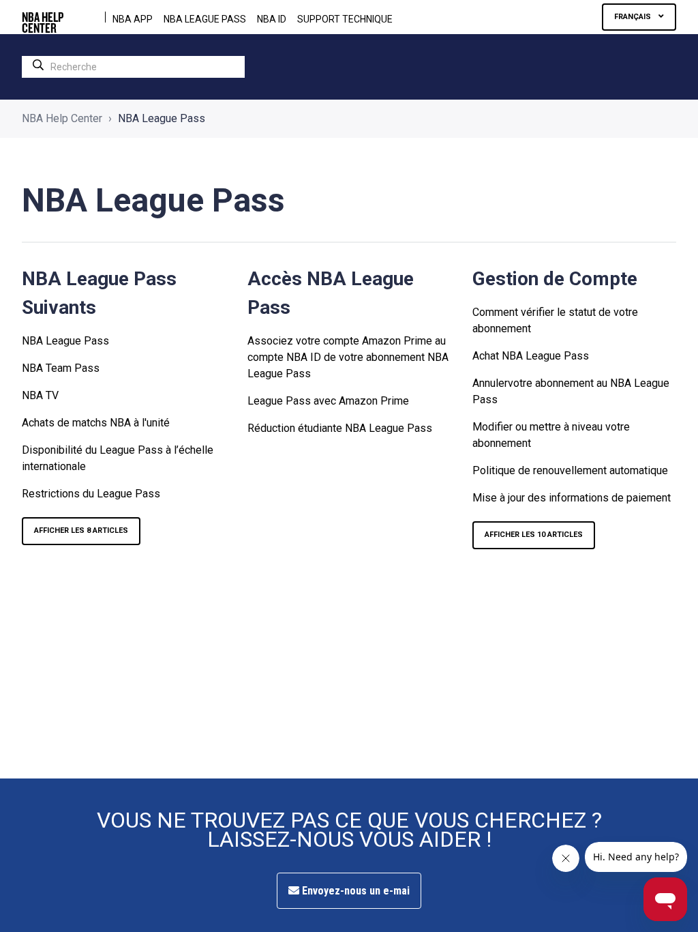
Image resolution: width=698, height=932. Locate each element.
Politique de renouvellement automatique (570, 470)
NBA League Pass (65, 340)
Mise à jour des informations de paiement (571, 497)
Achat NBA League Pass (530, 355)
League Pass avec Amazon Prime (328, 400)
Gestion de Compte (554, 278)
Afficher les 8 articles (81, 530)
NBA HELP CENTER (42, 17)
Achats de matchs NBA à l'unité (96, 422)
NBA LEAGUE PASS (205, 19)
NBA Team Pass (61, 368)
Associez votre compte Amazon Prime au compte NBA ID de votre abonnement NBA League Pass (348, 357)
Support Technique (345, 19)
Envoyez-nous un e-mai (354, 890)
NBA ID (271, 19)
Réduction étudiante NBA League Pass (339, 428)
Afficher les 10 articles (534, 534)
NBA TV (40, 395)
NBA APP (132, 19)
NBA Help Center (62, 118)
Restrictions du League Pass (91, 493)
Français (633, 16)
